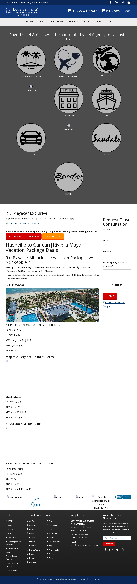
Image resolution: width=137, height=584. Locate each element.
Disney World (34, 550)
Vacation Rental (69, 116)
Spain (51, 558)
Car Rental (31, 155)
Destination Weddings (68, 76)
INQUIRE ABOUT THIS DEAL (23, 236)
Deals (42, 21)
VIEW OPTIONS (53, 236)
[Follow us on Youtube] (128, 2)
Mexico (32, 529)
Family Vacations (14, 570)
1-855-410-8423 (85, 10)
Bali (50, 529)
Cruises (107, 116)
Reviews (74, 21)
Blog (87, 21)
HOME (29, 21)
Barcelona (33, 545)
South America (55, 541)
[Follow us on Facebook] (110, 2)
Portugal (32, 562)
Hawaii (32, 537)
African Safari (54, 550)
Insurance (68, 129)
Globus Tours (31, 90)
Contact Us (103, 21)
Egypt (31, 554)
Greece (52, 554)
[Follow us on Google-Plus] (116, 2)
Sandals (106, 155)
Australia (33, 525)
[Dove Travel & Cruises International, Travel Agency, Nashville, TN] (122, 497)
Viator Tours (106, 75)
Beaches (68, 194)
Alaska (51, 537)
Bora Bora (53, 533)
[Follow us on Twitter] (123, 2)
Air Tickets (33, 521)
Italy (50, 545)
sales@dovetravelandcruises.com (84, 545)
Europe (32, 541)
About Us (57, 21)
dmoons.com (95, 579)
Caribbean (53, 525)
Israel (31, 533)
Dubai (31, 558)
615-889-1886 (117, 10)
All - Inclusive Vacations (31, 76)
